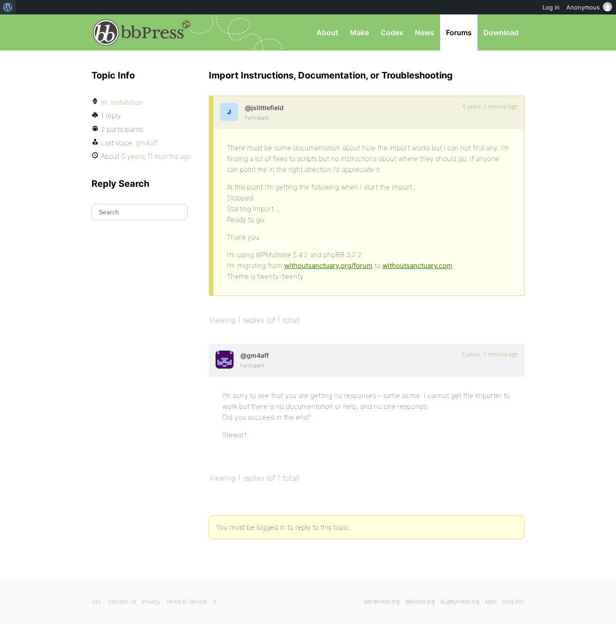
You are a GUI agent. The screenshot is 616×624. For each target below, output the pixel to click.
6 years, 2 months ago (490, 106)
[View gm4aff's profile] (225, 360)
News (424, 32)
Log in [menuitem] (551, 7)
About (327, 32)
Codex (392, 32)
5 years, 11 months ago (490, 354)
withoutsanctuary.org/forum (328, 265)
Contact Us (122, 601)
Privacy (151, 601)
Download (501, 32)
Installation (126, 102)
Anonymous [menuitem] (583, 7)
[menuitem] (8, 7)
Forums (459, 32)
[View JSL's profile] (229, 112)
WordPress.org (382, 601)
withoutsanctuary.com (417, 265)
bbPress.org (138, 32)
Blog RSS (513, 601)
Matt (490, 601)
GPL (97, 601)
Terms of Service (186, 601)
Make (359, 32)
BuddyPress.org (460, 601)
